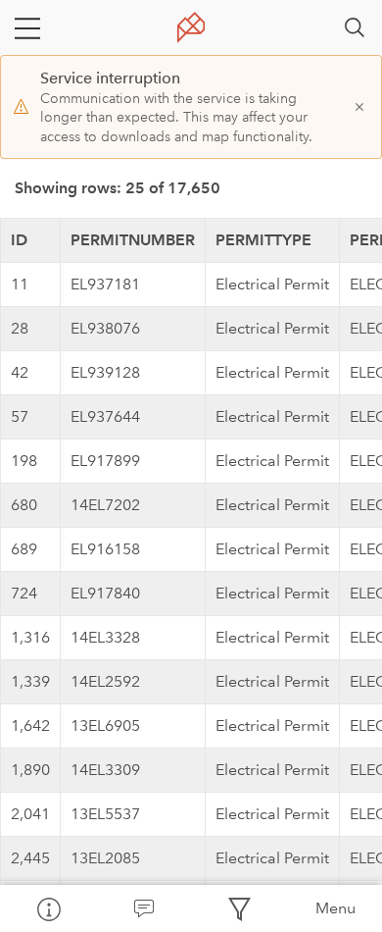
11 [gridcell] (19, 284)
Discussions (144, 908)
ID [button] (19, 240)
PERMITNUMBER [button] (133, 240)
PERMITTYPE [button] (263, 240)
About (48, 908)
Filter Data (239, 908)
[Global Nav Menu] (27, 27)
